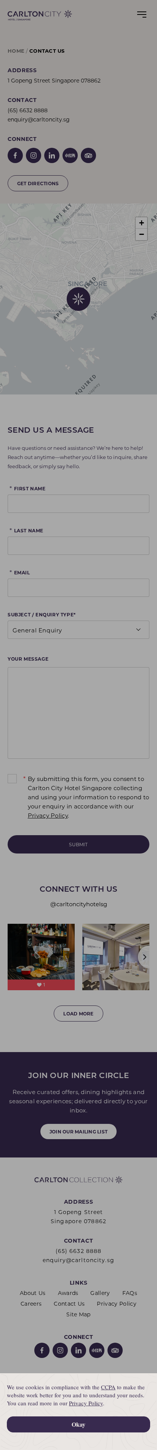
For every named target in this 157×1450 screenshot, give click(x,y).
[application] (78, 1411)
